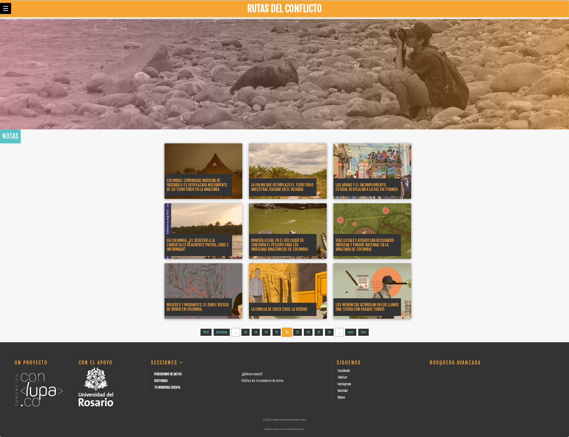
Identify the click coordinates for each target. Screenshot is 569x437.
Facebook (344, 371)
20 (266, 332)
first (206, 332)
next (351, 332)
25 (318, 332)
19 (255, 332)
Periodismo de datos (168, 374)
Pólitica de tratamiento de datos (262, 381)
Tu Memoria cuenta (167, 387)
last (363, 332)
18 (245, 332)
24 (308, 332)
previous (221, 332)
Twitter (342, 377)
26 (329, 332)
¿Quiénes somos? (251, 374)
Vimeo (341, 397)
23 (297, 332)
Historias (161, 381)
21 (276, 332)
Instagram (344, 384)
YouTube (343, 391)
